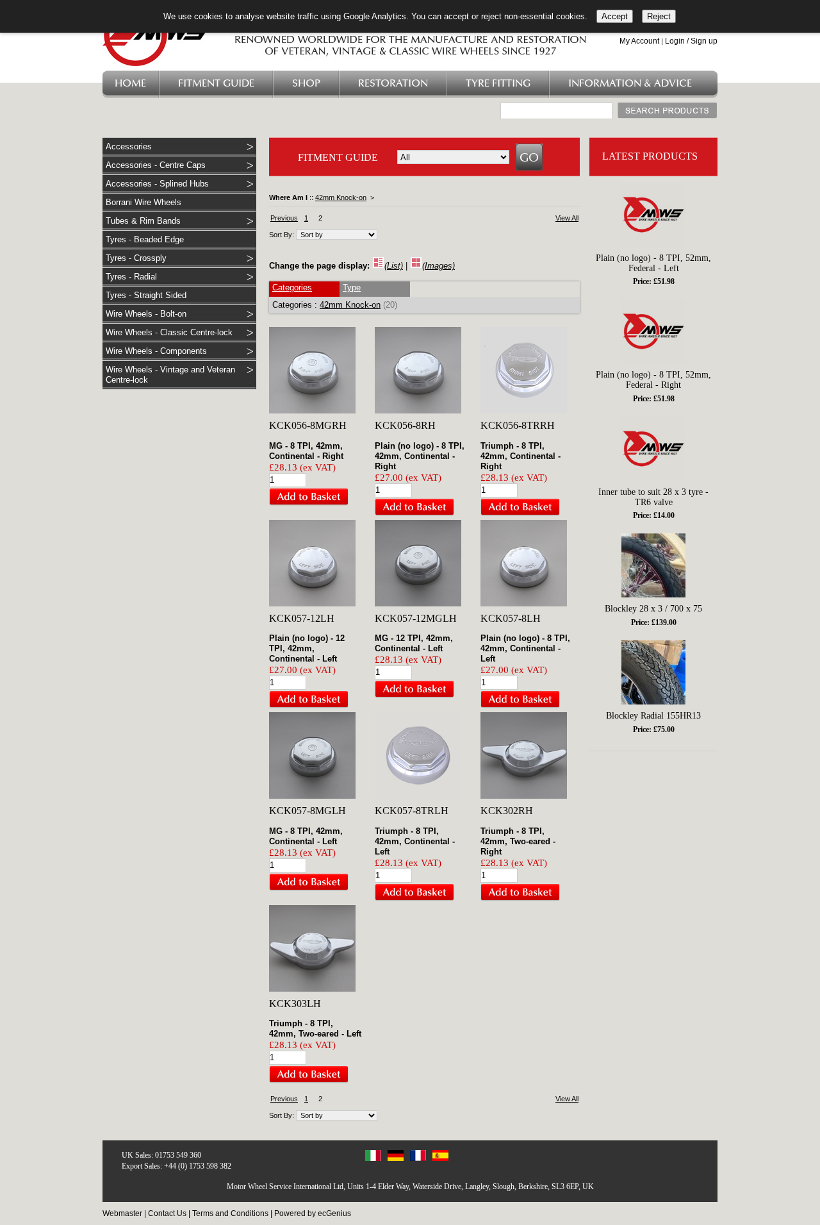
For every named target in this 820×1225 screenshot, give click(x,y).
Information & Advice (630, 84)
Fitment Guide (216, 84)
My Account (639, 41)
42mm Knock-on (340, 197)
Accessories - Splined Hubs (157, 183)
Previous (284, 218)
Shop (306, 84)
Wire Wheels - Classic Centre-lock (169, 332)
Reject (659, 16)
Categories (292, 287)
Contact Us (167, 1213)
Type (352, 287)
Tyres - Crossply (136, 258)
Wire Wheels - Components (156, 351)
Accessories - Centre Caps (156, 165)
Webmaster (122, 1213)
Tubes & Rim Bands (143, 221)
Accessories (129, 146)
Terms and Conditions (230, 1213)
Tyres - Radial (131, 276)
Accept (615, 16)
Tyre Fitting (498, 84)
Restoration (393, 84)
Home (130, 84)
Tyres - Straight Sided (146, 295)
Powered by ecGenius (312, 1213)
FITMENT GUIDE (338, 157)
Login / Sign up (691, 41)
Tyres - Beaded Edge (145, 239)
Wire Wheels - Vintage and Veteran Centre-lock (170, 375)
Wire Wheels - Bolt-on (146, 314)
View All (566, 218)
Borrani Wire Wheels (143, 202)
